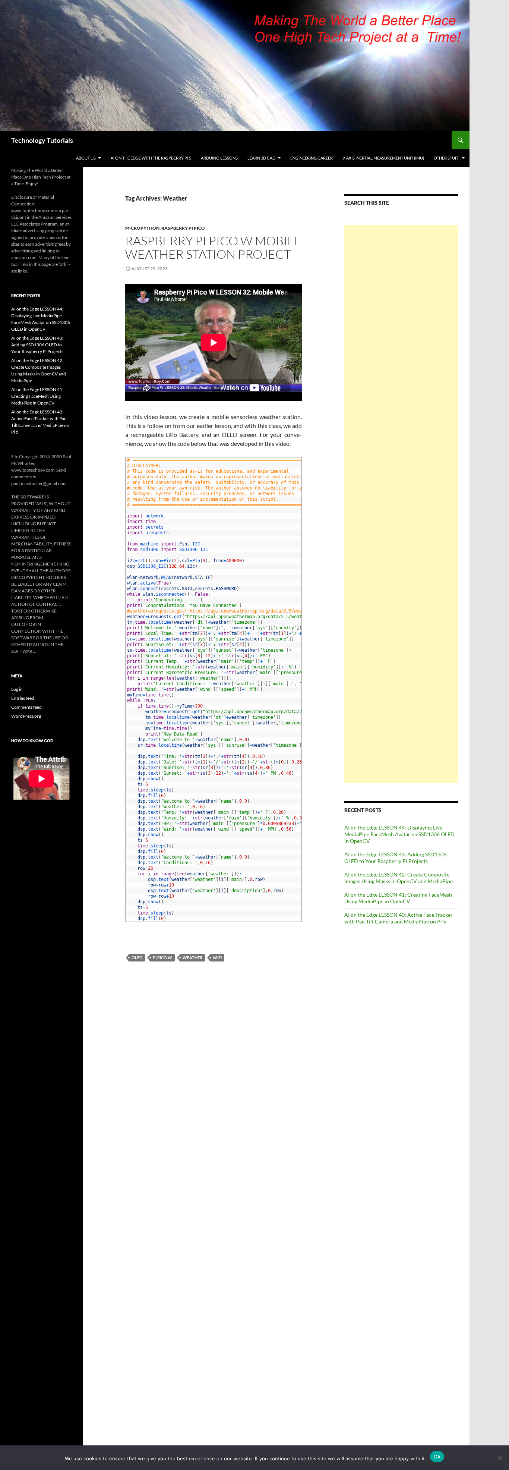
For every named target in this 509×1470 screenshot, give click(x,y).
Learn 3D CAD (261, 157)
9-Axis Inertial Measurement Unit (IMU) (383, 157)
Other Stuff (446, 157)
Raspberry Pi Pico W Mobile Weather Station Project (213, 247)
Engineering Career (311, 157)
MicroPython (142, 228)
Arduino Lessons (219, 157)
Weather (192, 957)
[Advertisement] (401, 504)
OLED (137, 957)
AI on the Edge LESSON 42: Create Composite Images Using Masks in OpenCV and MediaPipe (398, 877)
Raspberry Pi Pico (183, 228)
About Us (86, 157)
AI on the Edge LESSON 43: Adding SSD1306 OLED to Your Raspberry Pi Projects (395, 857)
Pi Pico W (162, 957)
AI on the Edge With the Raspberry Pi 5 (151, 157)
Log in (17, 689)
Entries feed (22, 698)
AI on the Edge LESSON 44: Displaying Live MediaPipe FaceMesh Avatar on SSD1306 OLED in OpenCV (399, 834)
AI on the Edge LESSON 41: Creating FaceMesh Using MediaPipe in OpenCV (398, 897)
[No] (499, 1457)
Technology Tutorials (42, 140)
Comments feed (26, 707)
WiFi (217, 957)
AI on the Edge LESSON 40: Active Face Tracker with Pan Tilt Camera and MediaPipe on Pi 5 (398, 918)
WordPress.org (26, 716)
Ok (437, 1457)
